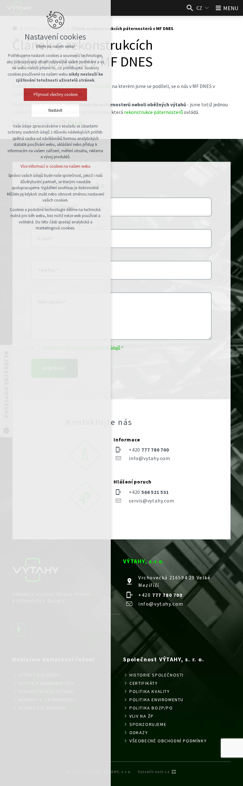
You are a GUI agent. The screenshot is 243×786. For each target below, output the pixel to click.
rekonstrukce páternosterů (153, 112)
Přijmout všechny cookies (56, 94)
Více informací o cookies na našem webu (55, 166)
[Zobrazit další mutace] (207, 8)
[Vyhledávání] (190, 8)
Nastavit (55, 110)
